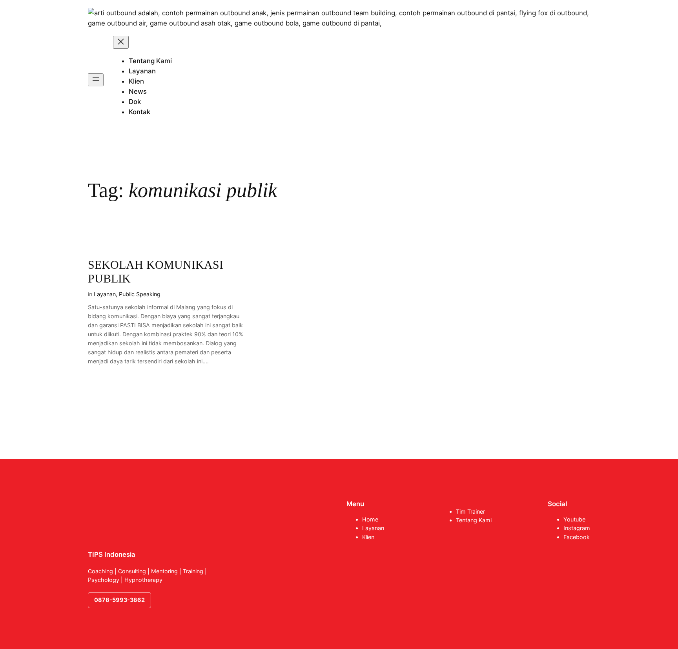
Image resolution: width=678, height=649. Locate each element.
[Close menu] (121, 42)
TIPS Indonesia (111, 554)
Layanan (105, 294)
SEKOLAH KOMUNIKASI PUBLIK (155, 272)
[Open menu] (96, 79)
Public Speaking (139, 294)
